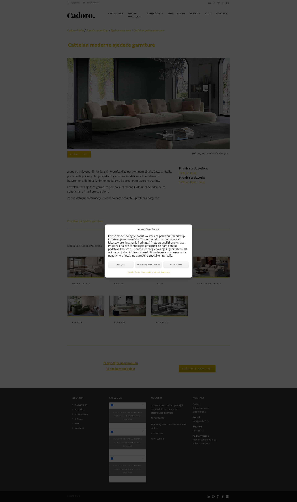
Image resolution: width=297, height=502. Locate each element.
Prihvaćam (176, 264)
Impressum (165, 272)
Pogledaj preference (148, 264)
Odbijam (120, 264)
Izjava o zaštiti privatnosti (150, 272)
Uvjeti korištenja (133, 272)
